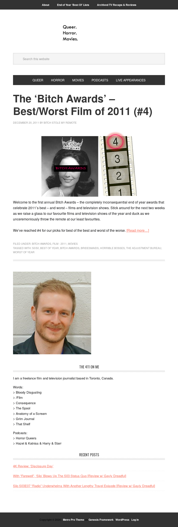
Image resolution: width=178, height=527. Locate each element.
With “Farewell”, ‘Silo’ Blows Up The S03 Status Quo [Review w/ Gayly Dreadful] (69, 475)
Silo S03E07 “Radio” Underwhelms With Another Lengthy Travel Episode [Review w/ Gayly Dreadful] (84, 485)
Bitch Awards (41, 243)
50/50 (35, 248)
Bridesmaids (90, 248)
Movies (73, 243)
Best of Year (49, 248)
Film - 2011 (60, 243)
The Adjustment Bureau (143, 248)
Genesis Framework (101, 520)
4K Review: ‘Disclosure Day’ (33, 466)
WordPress (122, 520)
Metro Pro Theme (73, 520)
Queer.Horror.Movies (89, 33)
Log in (135, 520)
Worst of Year (24, 252)
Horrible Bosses (112, 248)
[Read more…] (138, 230)
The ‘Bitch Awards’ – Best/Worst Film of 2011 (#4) (82, 104)
